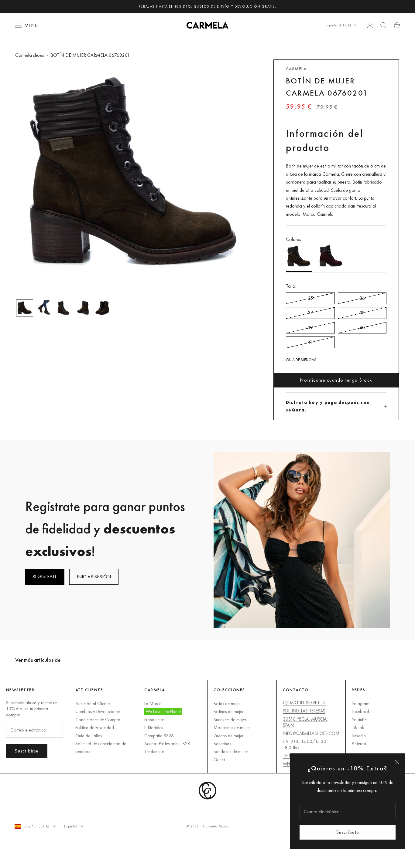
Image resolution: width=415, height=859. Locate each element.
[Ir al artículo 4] (82, 307)
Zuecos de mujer (228, 736)
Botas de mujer (227, 703)
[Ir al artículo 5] (102, 307)
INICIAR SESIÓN (94, 576)
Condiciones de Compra (97, 719)
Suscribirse (27, 751)
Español (70, 826)
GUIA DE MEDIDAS (301, 359)
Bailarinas (222, 743)
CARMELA (296, 68)
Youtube (359, 719)
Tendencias (154, 751)
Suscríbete (347, 832)
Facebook (361, 711)
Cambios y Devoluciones (97, 711)
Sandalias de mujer (231, 751)
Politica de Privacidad (94, 727)
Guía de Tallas (88, 736)
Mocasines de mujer (232, 727)
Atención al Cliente (92, 703)
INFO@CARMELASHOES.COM (311, 733)
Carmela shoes (29, 55)
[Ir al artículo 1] (24, 307)
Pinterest (359, 743)
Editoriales (153, 727)
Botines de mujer (228, 711)
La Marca (153, 703)
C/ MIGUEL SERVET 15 (304, 702)
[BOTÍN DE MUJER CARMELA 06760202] (331, 258)
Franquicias (154, 719)
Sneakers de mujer (230, 719)
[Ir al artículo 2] (44, 307)
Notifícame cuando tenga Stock (336, 380)
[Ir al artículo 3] (63, 307)
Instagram (360, 703)
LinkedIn (359, 736)
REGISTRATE (45, 576)
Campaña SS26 (159, 736)
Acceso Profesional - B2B (167, 743)
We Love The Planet (163, 711)
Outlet (219, 760)
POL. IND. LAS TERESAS (304, 711)
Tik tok (358, 727)
